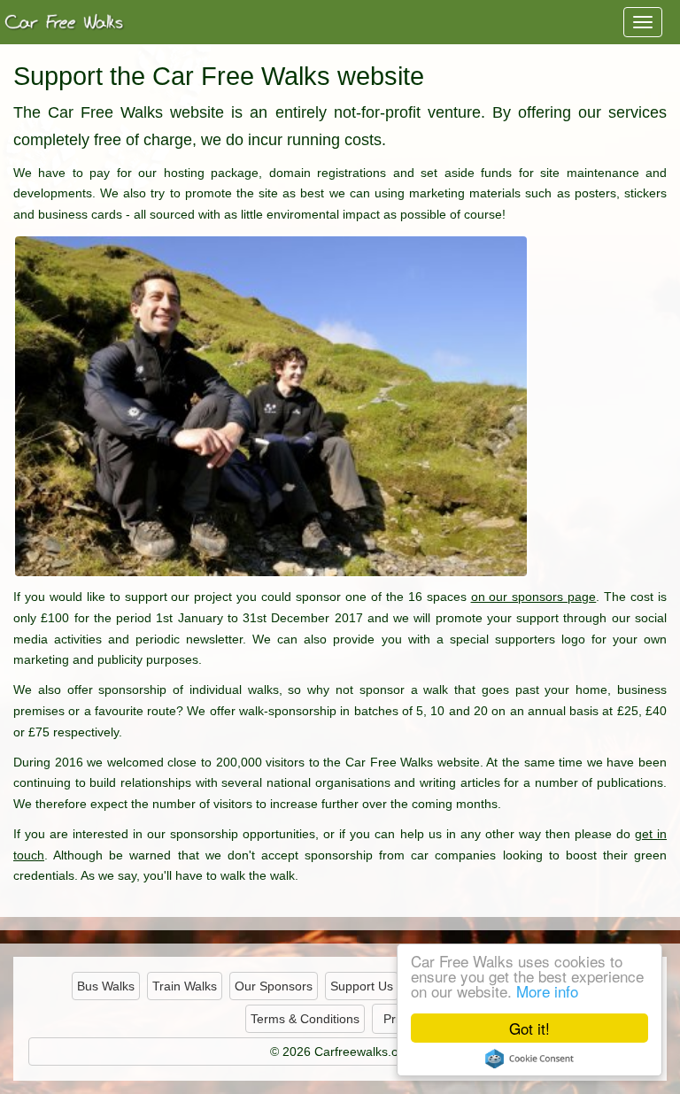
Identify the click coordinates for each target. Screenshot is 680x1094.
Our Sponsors (274, 986)
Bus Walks (106, 986)
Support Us (361, 986)
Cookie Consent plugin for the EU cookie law (529, 1058)
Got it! (529, 1028)
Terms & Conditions (305, 1019)
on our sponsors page (534, 596)
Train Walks (184, 986)
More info (547, 991)
